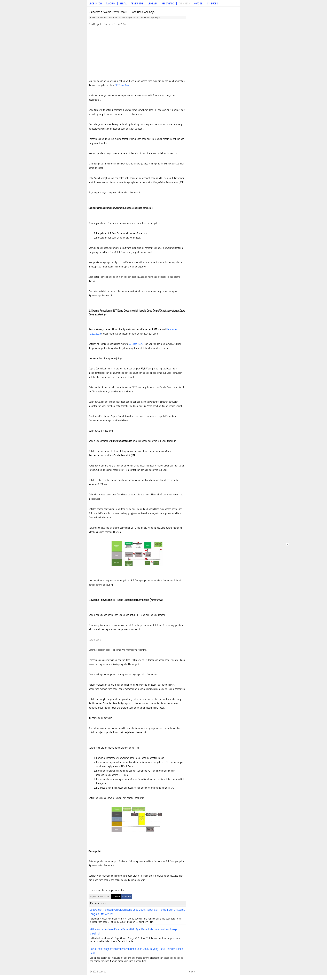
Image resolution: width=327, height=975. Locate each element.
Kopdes (198, 3)
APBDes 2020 (136, 343)
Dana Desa (184, 3)
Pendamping (167, 3)
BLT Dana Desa (122, 85)
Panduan (110, 3)
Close (192, 971)
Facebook (126, 896)
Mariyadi (97, 24)
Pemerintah (137, 3)
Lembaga (152, 3)
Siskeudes (212, 3)
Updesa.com (95, 3)
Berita (123, 3)
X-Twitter (116, 896)
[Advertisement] (137, 53)
